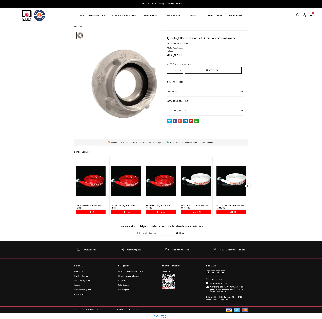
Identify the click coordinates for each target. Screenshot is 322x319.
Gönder (182, 233)
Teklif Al (90, 212)
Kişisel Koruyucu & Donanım (129, 276)
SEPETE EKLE (215, 70)
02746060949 (216, 279)
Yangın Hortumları (125, 280)
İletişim (77, 285)
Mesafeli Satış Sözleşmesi (84, 280)
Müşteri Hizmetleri (171, 265)
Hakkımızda (78, 271)
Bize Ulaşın (211, 265)
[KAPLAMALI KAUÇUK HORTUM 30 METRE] (91, 180)
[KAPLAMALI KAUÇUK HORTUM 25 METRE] (126, 180)
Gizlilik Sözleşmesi (81, 276)
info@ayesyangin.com (218, 283)
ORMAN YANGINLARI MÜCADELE (130, 271)
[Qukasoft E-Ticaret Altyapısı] (161, 316)
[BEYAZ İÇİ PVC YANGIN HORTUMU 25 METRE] (231, 180)
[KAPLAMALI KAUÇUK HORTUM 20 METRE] (161, 180)
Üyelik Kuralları (80, 294)
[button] (92, 15)
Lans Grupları (123, 290)
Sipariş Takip (167, 271)
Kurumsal (78, 265)
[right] (248, 186)
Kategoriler (123, 265)
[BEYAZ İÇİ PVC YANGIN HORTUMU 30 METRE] (196, 180)
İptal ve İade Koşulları (82, 290)
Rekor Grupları (123, 285)
